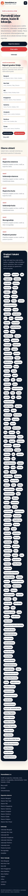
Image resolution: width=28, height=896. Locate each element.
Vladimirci (7, 445)
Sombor (14, 296)
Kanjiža (6, 397)
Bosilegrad (17, 515)
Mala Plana (7, 568)
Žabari (6, 590)
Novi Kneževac (9, 401)
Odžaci (6, 380)
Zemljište (3, 853)
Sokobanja (15, 502)
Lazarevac (18, 362)
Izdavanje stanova (19, 133)
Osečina (7, 454)
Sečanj (6, 410)
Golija (6, 682)
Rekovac (7, 559)
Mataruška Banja (9, 629)
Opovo (13, 423)
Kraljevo (7, 292)
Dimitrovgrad (19, 511)
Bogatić (12, 441)
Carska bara (8, 700)
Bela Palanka (8, 511)
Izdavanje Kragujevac (7, 837)
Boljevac (7, 507)
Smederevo (16, 314)
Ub (13, 454)
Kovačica (15, 419)
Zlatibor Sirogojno (10, 726)
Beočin (20, 437)
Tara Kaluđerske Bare (11, 673)
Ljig (13, 458)
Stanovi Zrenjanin (6, 811)
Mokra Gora (8, 621)
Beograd (7, 274)
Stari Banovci (8, 752)
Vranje (15, 309)
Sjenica (6, 485)
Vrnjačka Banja (9, 489)
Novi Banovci (8, 748)
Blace (16, 542)
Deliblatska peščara (10, 695)
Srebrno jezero (9, 691)
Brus (18, 493)
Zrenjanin (7, 283)
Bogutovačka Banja (10, 634)
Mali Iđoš (18, 406)
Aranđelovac (8, 358)
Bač (5, 441)
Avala (19, 612)
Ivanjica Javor (15, 682)
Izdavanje (14, 54)
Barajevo (7, 375)
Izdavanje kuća (5, 845)
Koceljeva (20, 441)
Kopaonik (19, 594)
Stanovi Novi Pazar (6, 822)
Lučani (6, 467)
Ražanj (6, 502)
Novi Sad (15, 274)
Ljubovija (17, 445)
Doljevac (7, 546)
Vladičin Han (17, 520)
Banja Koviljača (9, 594)
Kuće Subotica (5, 871)
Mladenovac (8, 362)
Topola (17, 358)
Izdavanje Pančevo (6, 842)
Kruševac (7, 287)
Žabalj (6, 393)
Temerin (7, 388)
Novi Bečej (17, 415)
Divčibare (7, 599)
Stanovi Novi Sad (6, 801)
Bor (5, 318)
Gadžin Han (7, 551)
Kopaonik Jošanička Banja (12, 708)
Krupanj (17, 450)
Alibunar (7, 419)
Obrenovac (7, 366)
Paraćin (17, 336)
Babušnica (7, 515)
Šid (18, 432)
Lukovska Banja (9, 643)
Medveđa (7, 533)
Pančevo (16, 283)
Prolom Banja (8, 638)
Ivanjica (20, 463)
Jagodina (7, 314)
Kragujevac (8, 279)
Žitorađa (16, 537)
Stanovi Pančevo (6, 814)
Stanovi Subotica (6, 809)
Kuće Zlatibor (5, 874)
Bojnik (14, 529)
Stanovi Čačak (5, 816)
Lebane (6, 529)
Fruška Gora (15, 616)
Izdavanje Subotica (6, 840)
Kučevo (6, 581)
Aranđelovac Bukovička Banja (13, 625)
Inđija (12, 331)
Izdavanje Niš (5, 835)
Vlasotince (16, 533)
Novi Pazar (15, 322)
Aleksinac (15, 340)
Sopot (16, 366)
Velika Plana (17, 564)
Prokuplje (7, 344)
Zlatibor (6, 322)
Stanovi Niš (4, 803)
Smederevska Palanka (11, 572)
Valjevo (6, 296)
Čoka (18, 397)
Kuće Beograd (5, 861)
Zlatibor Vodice (9, 717)
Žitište (14, 410)
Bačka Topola (8, 406)
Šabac (6, 327)
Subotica (17, 279)
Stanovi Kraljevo (5, 819)
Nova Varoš (14, 480)
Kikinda (6, 301)
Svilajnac (7, 564)
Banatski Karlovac (10, 757)
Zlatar (18, 669)
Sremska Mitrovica (10, 305)
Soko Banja (7, 603)
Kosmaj (6, 616)
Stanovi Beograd (6, 798)
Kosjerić (13, 472)
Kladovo (16, 353)
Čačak (15, 287)
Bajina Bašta (8, 476)
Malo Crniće (17, 586)
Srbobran (7, 384)
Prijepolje (18, 476)
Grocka (6, 371)
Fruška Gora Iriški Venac (11, 739)
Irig (5, 432)
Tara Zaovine (8, 735)
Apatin (15, 375)
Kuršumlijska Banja (10, 665)
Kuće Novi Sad (5, 863)
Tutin (13, 485)
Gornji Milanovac (9, 463)
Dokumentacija (5, 790)
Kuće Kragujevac (6, 868)
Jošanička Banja (9, 660)
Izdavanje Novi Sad (6, 832)
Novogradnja (4, 850)
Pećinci (11, 432)
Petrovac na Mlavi (17, 581)
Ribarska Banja (9, 651)
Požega (20, 467)
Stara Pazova (8, 336)
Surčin (14, 371)
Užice (14, 292)
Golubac (19, 577)
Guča (13, 467)
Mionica (6, 458)
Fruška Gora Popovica (11, 743)
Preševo (16, 524)
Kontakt (3, 788)
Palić (13, 608)
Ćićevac (15, 498)
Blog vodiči (6, 137)
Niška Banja (17, 603)
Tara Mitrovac (8, 730)
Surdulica (7, 520)
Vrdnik (6, 608)
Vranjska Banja (9, 669)
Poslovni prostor (6, 848)
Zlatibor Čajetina (9, 713)
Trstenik (19, 489)
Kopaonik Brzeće (9, 704)
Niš (22, 274)
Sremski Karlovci (9, 437)
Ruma (6, 331)
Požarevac (18, 318)
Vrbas (19, 380)
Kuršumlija (7, 542)
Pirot (11, 318)
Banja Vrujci (8, 647)
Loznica (21, 301)
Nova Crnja (7, 415)
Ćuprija (6, 340)
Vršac (14, 301)
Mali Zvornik (8, 450)
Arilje (6, 472)
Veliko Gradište (9, 577)
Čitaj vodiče (14, 49)
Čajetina (13, 590)
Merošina (16, 546)
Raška (20, 485)
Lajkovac (20, 454)
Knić (21, 555)
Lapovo (15, 555)
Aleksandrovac (9, 493)
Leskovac (7, 309)
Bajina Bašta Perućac (10, 678)
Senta (19, 393)
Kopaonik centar (9, 612)
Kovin (6, 423)
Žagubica (7, 586)
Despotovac (16, 559)
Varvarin (7, 498)
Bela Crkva (16, 428)
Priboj (6, 480)
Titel (12, 393)
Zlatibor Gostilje (9, 722)
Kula (13, 380)
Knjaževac (16, 344)
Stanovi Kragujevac (6, 806)
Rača (15, 551)
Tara (14, 599)
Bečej (15, 384)
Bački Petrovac (17, 388)
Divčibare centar (9, 686)
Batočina (7, 555)
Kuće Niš (3, 866)
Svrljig (15, 507)
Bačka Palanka (15, 327)
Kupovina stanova (14, 44)
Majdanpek (7, 353)
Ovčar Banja (8, 656)
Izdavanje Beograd (6, 829)
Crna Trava (7, 537)
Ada (13, 397)
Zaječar (14, 349)
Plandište (7, 428)
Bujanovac (7, 524)
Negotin (6, 349)
